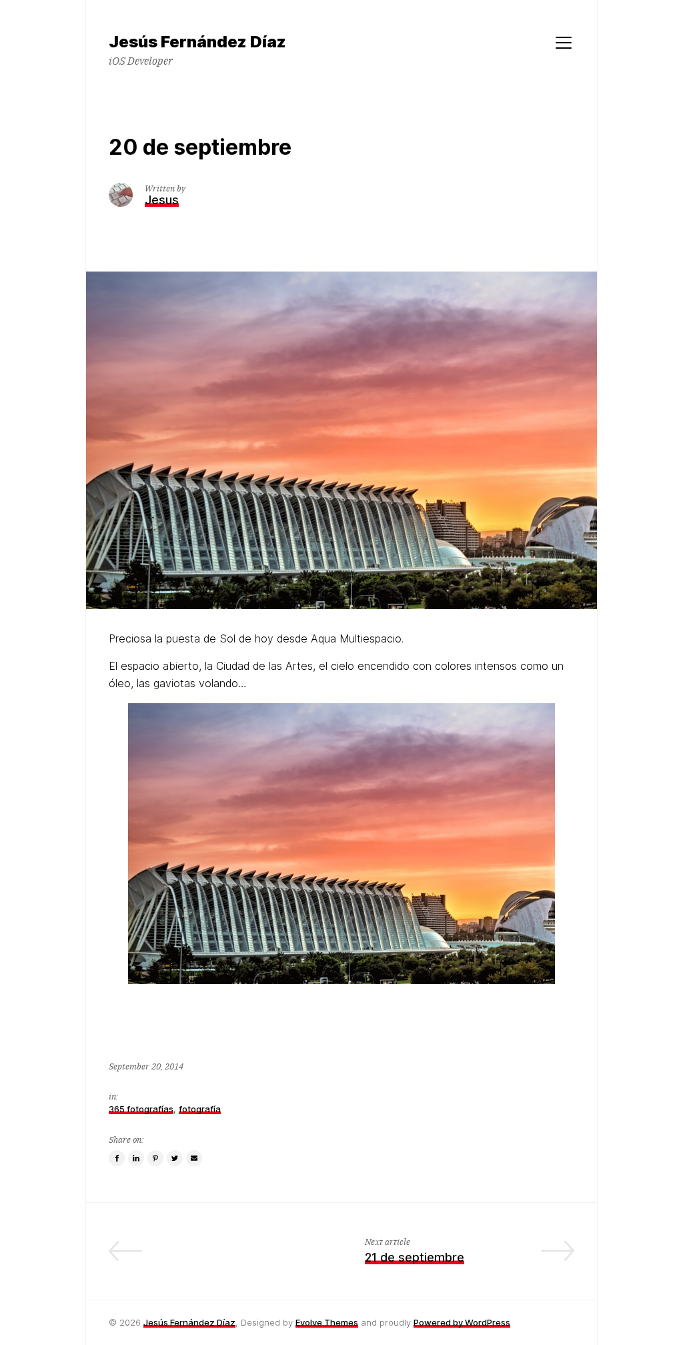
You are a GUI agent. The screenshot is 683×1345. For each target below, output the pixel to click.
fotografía (200, 1108)
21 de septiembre (414, 1257)
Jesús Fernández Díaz (189, 1322)
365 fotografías (141, 1108)
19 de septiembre (268, 1257)
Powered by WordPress (462, 1322)
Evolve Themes (326, 1322)
